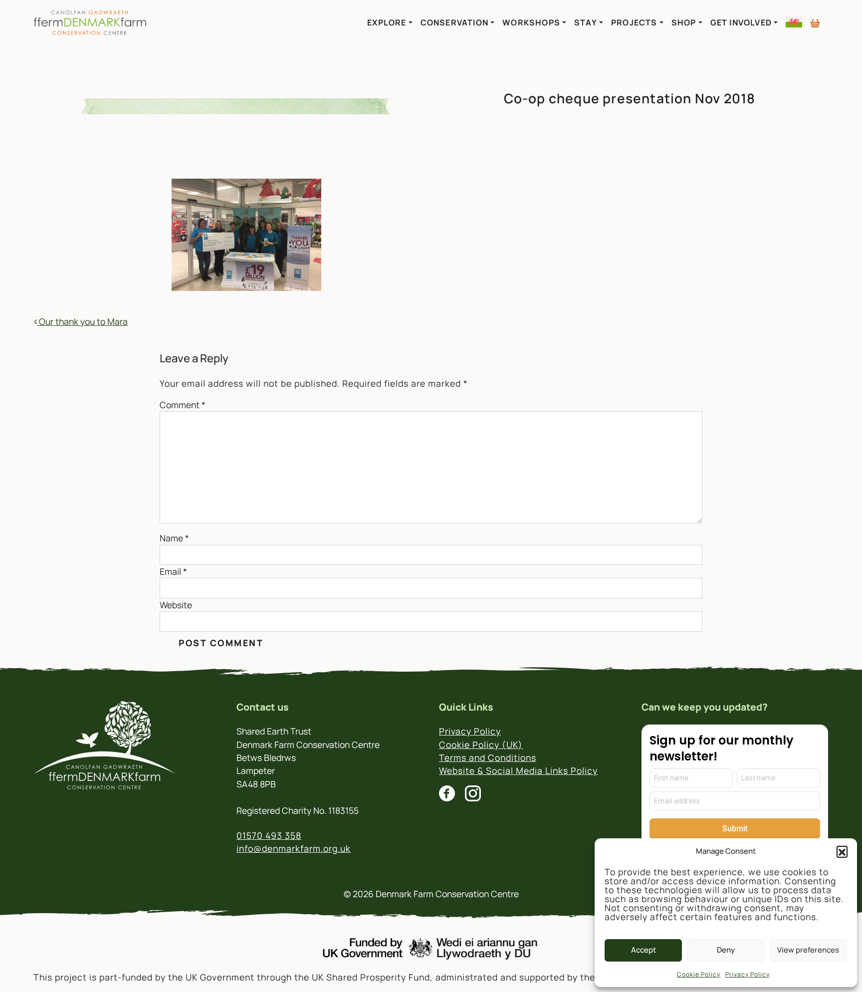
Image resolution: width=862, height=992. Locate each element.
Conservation (454, 22)
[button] (842, 851)
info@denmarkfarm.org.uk (293, 848)
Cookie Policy (698, 974)
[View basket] (815, 19)
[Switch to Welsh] (794, 21)
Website (176, 605)
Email (173, 571)
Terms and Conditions (487, 757)
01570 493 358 (268, 835)
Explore (386, 22)
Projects (634, 22)
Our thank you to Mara (82, 321)
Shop (683, 22)
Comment (183, 405)
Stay (585, 22)
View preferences (808, 950)
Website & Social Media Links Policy (518, 770)
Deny (726, 950)
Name (174, 538)
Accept (643, 950)
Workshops (531, 22)
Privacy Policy (747, 974)
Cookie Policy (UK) (481, 744)
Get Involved (741, 22)
